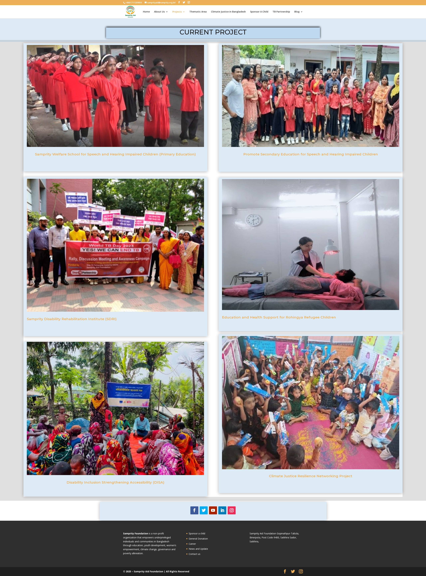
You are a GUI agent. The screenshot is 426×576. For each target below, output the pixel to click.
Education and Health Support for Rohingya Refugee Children (279, 317)
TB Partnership (281, 11)
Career (192, 543)
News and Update (198, 548)
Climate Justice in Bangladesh (228, 11)
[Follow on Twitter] (204, 510)
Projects (177, 11)
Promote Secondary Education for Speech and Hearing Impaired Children (310, 154)
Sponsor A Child (259, 11)
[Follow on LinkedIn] (222, 510)
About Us (159, 11)
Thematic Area (198, 11)
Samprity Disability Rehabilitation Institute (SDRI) (71, 319)
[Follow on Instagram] (232, 510)
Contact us (194, 554)
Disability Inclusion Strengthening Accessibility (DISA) (115, 482)
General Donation (198, 538)
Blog (297, 11)
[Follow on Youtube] (213, 510)
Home (146, 11)
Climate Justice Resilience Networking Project (310, 476)
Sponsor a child (197, 533)
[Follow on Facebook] (194, 510)
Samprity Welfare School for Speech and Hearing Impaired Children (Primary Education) (115, 154)
